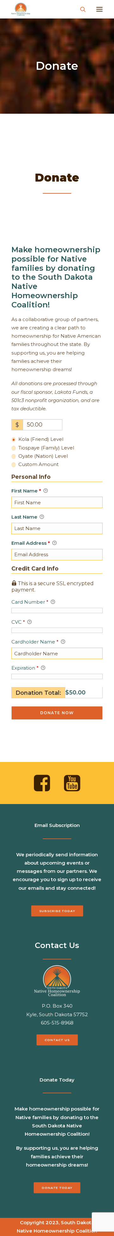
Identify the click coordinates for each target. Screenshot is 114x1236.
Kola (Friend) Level (40, 439)
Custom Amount (38, 464)
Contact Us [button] (56, 1040)
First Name (26, 491)
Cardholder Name (35, 642)
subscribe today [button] (57, 911)
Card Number (29, 602)
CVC (18, 622)
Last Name (25, 517)
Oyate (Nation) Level (43, 456)
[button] (99, 9)
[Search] (80, 9)
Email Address (30, 543)
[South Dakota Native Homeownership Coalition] (20, 9)
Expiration (25, 668)
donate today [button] (57, 1188)
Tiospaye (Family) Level (46, 448)
